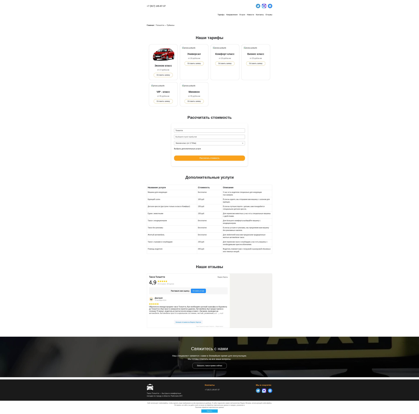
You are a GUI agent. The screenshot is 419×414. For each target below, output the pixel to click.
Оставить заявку (163, 75)
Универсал (194, 54)
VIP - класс (163, 91)
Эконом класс (163, 65)
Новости (250, 15)
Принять (209, 411)
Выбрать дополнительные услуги (187, 149)
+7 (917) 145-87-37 (156, 6)
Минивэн (194, 91)
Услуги (242, 15)
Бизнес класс (255, 54)
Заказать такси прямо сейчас (209, 366)
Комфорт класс (224, 54)
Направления (232, 15)
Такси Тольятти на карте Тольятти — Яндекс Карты (209, 326)
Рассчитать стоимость (209, 158)
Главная (150, 25)
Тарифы (221, 15)
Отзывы (268, 15)
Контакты (260, 15)
